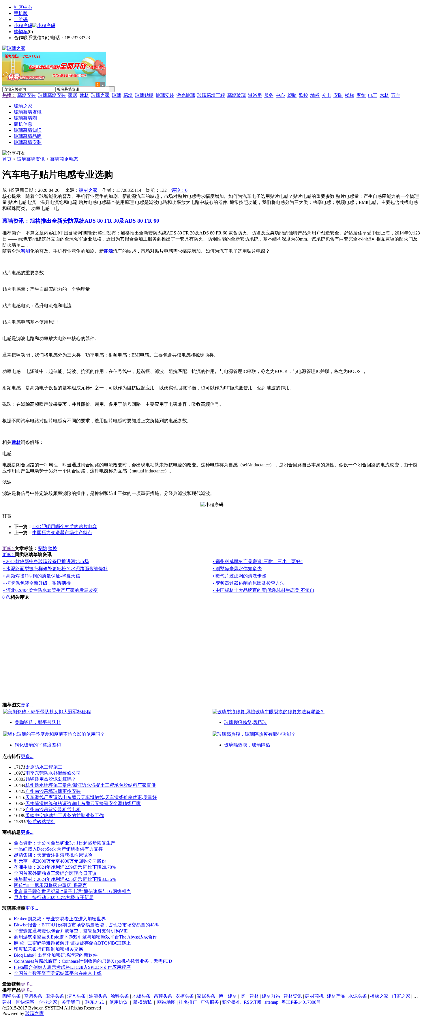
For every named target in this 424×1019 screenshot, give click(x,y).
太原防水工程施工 (43, 767)
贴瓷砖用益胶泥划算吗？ (50, 779)
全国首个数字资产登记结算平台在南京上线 (58, 973)
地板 (315, 95)
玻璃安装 (165, 95)
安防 (338, 95)
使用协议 (118, 1002)
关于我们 (70, 1002)
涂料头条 (119, 996)
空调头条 (33, 996)
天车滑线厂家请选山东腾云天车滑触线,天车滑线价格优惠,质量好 (91, 797)
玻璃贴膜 (144, 95)
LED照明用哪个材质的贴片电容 (64, 526)
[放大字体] (4, 189)
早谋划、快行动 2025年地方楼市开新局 (53, 897)
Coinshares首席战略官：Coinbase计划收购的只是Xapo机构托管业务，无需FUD (93, 961)
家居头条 (206, 996)
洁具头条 (76, 996)
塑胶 (292, 95)
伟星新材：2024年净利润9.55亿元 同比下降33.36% (65, 879)
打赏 (7, 515)
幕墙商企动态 (64, 159)
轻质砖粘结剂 (41, 821)
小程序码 (23, 25)
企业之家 (48, 1002)
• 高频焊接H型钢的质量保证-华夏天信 (41, 575)
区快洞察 (25, 1002)
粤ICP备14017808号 (301, 1002)
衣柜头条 (184, 996)
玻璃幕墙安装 (52, 95)
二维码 (21, 19)
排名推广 (188, 1002)
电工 (372, 95)
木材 (384, 95)
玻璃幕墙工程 (211, 95)
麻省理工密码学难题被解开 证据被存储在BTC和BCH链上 (72, 943)
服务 (268, 95)
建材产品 (336, 996)
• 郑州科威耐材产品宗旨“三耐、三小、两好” (258, 561)
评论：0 (179, 190)
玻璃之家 (100, 95)
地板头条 (141, 996)
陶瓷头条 (11, 996)
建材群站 (271, 996)
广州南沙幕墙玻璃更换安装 (53, 791)
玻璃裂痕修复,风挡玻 (245, 722)
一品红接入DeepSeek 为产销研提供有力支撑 (58, 849)
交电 (326, 95)
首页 (7, 159)
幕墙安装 (26, 95)
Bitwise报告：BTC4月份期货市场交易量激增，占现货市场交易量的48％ (86, 924)
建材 (84, 95)
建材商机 (314, 996)
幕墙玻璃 (236, 95)
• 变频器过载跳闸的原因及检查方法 (249, 583)
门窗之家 (401, 996)
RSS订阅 (252, 1002)
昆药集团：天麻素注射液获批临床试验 (53, 855)
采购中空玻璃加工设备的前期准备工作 (64, 815)
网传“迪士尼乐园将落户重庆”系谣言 (50, 885)
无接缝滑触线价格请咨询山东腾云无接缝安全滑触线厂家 (83, 803)
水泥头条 (357, 996)
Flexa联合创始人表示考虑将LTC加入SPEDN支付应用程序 (72, 967)
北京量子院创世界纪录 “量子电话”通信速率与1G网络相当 (72, 891)
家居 (72, 95)
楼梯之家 (379, 996)
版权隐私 (142, 1002)
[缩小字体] (11, 189)
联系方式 (94, 1002)
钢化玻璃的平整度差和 (38, 744)
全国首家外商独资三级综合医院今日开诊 (55, 873)
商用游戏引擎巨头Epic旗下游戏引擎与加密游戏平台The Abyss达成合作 (85, 936)
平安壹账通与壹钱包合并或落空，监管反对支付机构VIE (71, 930)
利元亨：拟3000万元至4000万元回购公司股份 (60, 861)
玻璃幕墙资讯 (31, 159)
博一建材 (228, 996)
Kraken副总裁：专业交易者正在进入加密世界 (60, 918)
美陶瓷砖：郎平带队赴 (38, 722)
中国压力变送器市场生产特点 (62, 532)
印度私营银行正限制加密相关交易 (48, 949)
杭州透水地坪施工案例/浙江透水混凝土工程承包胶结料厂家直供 (90, 785)
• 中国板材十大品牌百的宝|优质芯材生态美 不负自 (263, 590)
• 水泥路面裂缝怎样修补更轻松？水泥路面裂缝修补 (55, 568)
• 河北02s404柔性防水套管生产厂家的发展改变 (50, 590)
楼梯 (349, 95)
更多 (8, 548)
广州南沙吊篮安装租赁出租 (53, 809)
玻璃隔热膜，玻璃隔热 (247, 744)
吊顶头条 (163, 996)
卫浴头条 (55, 996)
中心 (280, 95)
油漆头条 (98, 996)
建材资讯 (293, 996)
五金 (395, 95)
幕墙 (128, 95)
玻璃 (116, 95)
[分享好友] (13, 153)
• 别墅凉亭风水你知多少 (237, 568)
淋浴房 (255, 95)
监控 (303, 95)
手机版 (21, 13)
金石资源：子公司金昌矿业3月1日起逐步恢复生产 (64, 842)
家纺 (361, 95)
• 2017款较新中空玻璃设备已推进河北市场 (46, 561)
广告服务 (209, 1002)
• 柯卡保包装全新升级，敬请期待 (37, 583)
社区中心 (23, 7)
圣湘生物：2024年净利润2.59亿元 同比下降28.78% (65, 867)
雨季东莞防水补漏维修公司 (53, 773)
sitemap (271, 1002)
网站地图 (166, 1002)
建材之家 (88, 190)
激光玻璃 (186, 95)
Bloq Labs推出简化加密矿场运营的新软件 (55, 955)
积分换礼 (231, 1002)
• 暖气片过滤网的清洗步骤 (239, 575)
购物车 (21, 31)
